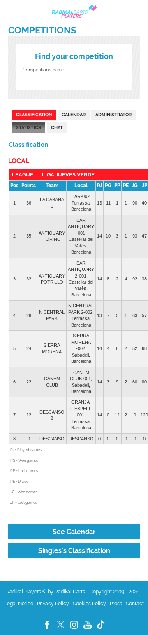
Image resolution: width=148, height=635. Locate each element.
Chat (57, 127)
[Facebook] (47, 629)
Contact (135, 604)
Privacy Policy (53, 604)
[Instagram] (74, 629)
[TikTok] (101, 629)
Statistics (28, 127)
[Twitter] (61, 629)
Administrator (113, 114)
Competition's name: (44, 70)
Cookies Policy (89, 604)
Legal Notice (18, 604)
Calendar (74, 114)
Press (116, 604)
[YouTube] (88, 629)
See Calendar (74, 532)
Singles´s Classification (74, 551)
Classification (34, 114)
